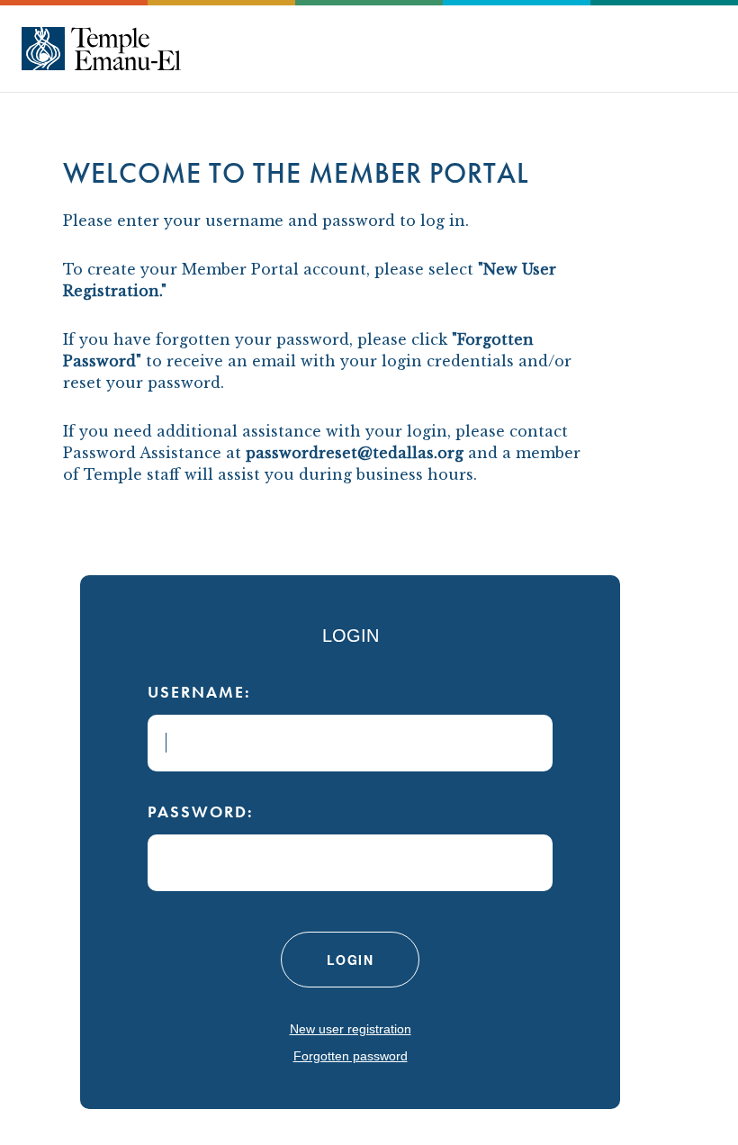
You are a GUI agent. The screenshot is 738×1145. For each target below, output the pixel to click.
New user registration (350, 1029)
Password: (201, 811)
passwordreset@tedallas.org (355, 453)
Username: (199, 691)
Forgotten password (350, 1056)
